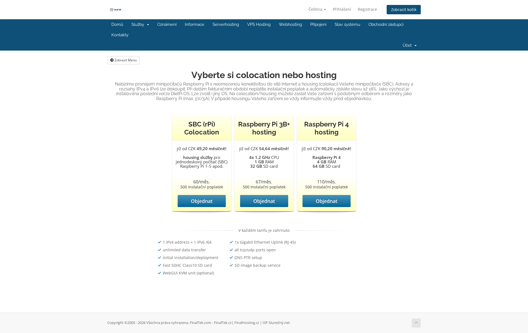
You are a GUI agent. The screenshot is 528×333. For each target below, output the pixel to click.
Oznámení (167, 24)
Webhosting (290, 24)
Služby (138, 24)
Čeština (316, 9)
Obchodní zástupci (386, 24)
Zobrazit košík (403, 9)
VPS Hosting (259, 24)
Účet (408, 45)
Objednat (202, 201)
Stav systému (347, 24)
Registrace (367, 9)
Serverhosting (226, 24)
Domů (117, 24)
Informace (194, 24)
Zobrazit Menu (125, 60)
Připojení (318, 24)
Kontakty (119, 34)
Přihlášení (342, 9)
